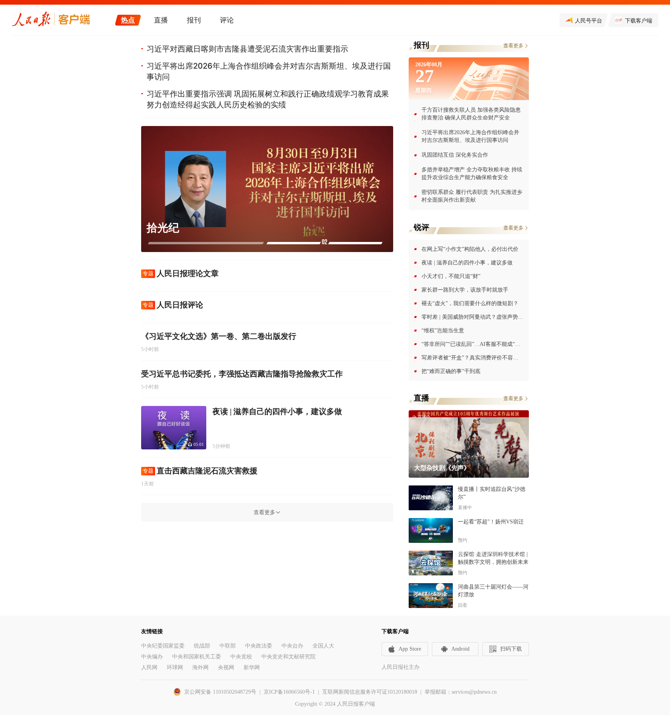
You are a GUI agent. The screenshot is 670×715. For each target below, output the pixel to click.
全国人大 (323, 646)
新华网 (251, 667)
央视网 (226, 667)
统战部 (202, 646)
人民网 (149, 667)
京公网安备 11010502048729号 (220, 692)
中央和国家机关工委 (196, 657)
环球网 (175, 667)
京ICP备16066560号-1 (289, 692)
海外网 (200, 667)
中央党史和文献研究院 (288, 657)
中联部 (227, 646)
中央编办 (152, 657)
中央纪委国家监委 (163, 646)
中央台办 (292, 646)
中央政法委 (258, 646)
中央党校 (241, 657)
